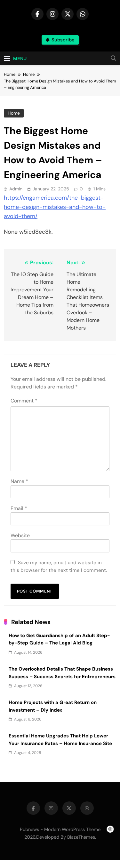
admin (15, 189)
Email (19, 508)
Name (19, 481)
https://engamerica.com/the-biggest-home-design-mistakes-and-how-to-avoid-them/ (55, 207)
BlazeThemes (81, 837)
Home (14, 113)
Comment (24, 400)
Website (20, 535)
